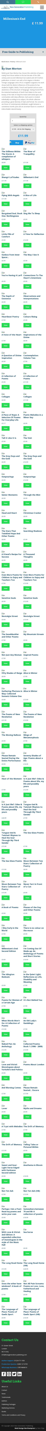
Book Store (5, 62)
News (4, 1394)
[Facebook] (4, 1375)
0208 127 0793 (22, 1364)
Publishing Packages (9, 1404)
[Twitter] (14, 1375)
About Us (5, 1387)
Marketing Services (8, 1408)
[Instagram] (9, 1375)
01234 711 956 (19, 1361)
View (5, 168)
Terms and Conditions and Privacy (13, 1415)
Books (4, 1411)
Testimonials (6, 1397)
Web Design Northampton (25, 1428)
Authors (4, 1401)
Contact (4, 1390)
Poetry (12, 62)
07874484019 (22, 1367)
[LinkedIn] (19, 1375)
